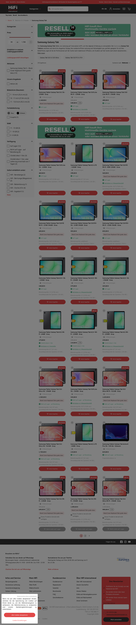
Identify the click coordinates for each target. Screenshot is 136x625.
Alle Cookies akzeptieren (20, 615)
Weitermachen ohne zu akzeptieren (27, 596)
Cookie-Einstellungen (20, 620)
